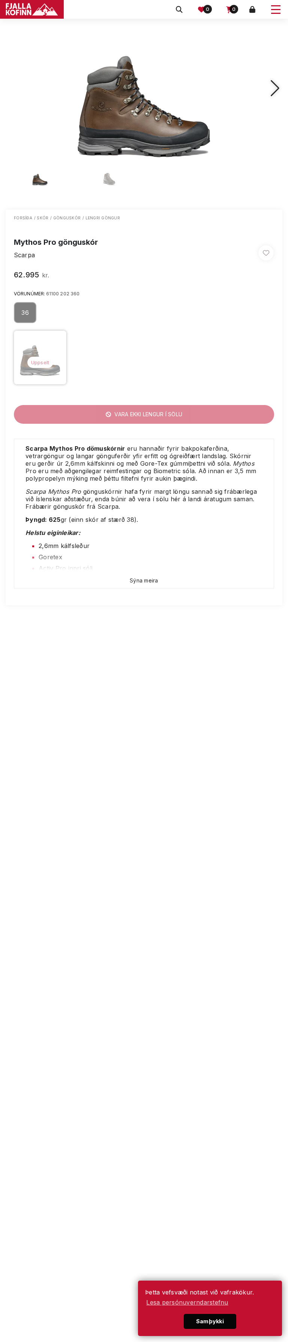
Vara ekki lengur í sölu (147, 414)
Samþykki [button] (210, 1321)
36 (25, 312)
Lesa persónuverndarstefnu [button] (187, 1302)
